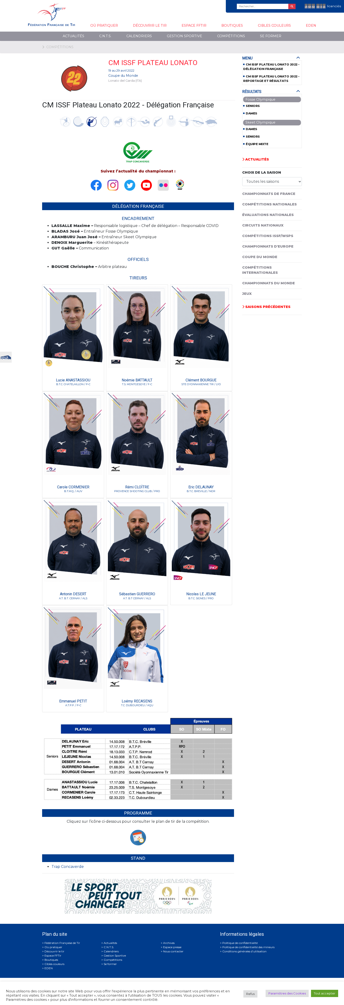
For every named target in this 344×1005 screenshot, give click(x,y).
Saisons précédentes (267, 307)
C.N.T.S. (105, 36)
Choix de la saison (261, 172)
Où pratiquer (104, 25)
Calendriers (139, 36)
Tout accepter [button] (324, 993)
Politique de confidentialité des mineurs (248, 947)
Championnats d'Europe (267, 246)
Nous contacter (173, 951)
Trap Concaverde (67, 866)
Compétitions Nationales (269, 204)
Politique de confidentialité (240, 943)
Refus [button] (250, 994)
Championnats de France (268, 194)
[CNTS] (6, 357)
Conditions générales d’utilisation (244, 951)
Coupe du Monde (123, 75)
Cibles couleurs (274, 25)
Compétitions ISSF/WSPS (267, 236)
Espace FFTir (194, 25)
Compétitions (231, 36)
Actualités (73, 36)
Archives (169, 943)
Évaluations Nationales (268, 215)
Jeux (247, 294)
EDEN (311, 25)
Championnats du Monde (268, 283)
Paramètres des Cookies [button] (287, 993)
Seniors (253, 106)
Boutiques (232, 25)
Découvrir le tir (150, 25)
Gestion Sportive (184, 36)
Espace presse (172, 947)
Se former (270, 36)
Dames (251, 113)
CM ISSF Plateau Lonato (153, 62)
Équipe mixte (257, 144)
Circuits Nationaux (262, 225)
